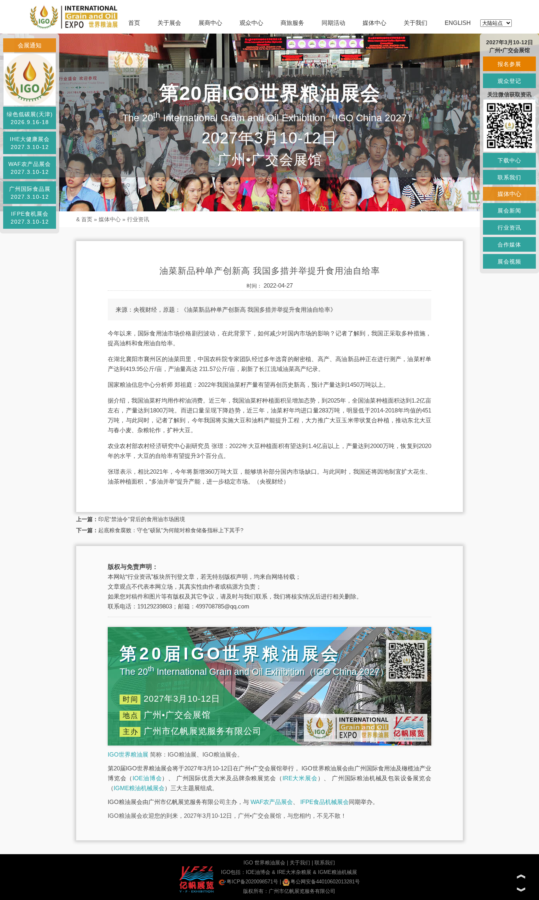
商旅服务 (292, 22)
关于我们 (415, 22)
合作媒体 (509, 244)
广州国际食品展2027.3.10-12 (30, 193)
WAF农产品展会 (272, 801)
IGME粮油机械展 (337, 872)
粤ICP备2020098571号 (252, 882)
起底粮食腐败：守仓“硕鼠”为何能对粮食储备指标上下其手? (170, 530)
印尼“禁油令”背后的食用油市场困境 (141, 519)
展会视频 (509, 261)
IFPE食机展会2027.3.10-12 (30, 218)
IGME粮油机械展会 (139, 788)
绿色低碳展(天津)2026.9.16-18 (30, 118)
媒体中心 (374, 22)
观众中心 (251, 22)
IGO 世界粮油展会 (264, 863)
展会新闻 (509, 210)
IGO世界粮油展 (128, 754)
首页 (134, 22)
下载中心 (509, 160)
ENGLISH (458, 22)
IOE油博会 (147, 778)
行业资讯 (138, 219)
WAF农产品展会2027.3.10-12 (29, 168)
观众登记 (509, 81)
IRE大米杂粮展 (294, 872)
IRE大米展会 (300, 778)
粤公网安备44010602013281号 (325, 882)
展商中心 (210, 22)
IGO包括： (233, 872)
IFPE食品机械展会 (324, 801)
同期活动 (333, 22)
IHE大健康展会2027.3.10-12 (30, 143)
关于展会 (169, 22)
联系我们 (324, 863)
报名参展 (509, 64)
